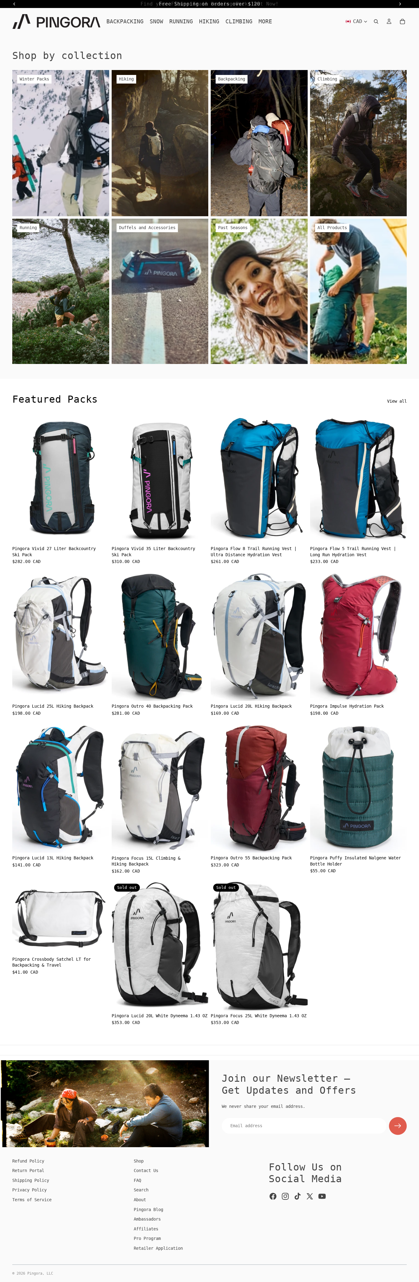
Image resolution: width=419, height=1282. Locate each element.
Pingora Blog (148, 1209)
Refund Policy (28, 1161)
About (140, 1199)
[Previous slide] (21, 478)
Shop (139, 1161)
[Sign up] (398, 1126)
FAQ (137, 1180)
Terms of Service (32, 1199)
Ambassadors (147, 1219)
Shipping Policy (30, 1180)
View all (397, 401)
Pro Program (147, 1238)
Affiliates (146, 1228)
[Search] (376, 21)
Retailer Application (158, 1248)
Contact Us (146, 1170)
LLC (50, 1273)
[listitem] (265, 21)
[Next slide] (100, 478)
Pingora (34, 1273)
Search (141, 1189)
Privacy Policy (29, 1189)
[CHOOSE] (99, 533)
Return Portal (28, 1170)
